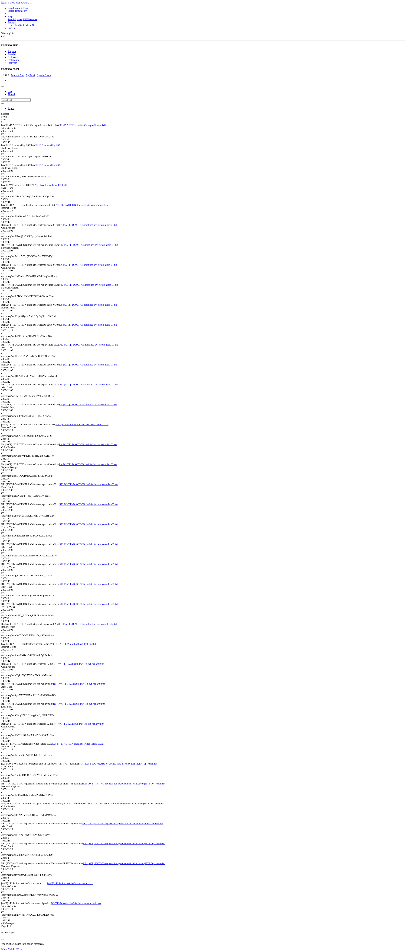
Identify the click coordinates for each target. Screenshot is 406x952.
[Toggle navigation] (31, 3)
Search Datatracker (17, 11)
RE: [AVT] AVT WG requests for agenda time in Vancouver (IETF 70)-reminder (122, 823)
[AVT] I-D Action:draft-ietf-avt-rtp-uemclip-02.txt (76, 903)
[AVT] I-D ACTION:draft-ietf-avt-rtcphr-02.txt (72, 644)
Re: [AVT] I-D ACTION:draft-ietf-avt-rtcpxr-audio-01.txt (88, 225)
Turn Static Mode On (24, 25)
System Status (44, 75)
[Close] (2, 939)
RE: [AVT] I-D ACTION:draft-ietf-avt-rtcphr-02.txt (79, 683)
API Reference (30, 19)
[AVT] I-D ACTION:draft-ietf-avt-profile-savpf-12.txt (82, 125)
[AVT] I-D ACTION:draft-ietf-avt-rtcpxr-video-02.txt (81, 424)
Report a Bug (17, 75)
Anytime (12, 51)
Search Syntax (15, 19)
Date (10, 91)
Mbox (4, 949)
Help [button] (10, 16)
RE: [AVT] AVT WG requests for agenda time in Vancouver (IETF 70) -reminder (124, 783)
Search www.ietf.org (18, 8)
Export (11, 108)
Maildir (11, 949)
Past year (12, 62)
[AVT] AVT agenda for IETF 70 (50, 185)
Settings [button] (12, 22)
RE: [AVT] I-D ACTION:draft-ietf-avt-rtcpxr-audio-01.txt (88, 245)
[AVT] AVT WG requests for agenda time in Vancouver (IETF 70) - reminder (118, 763)
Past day (12, 54)
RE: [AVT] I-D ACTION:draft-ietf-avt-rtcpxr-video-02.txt (88, 484)
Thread (11, 94)
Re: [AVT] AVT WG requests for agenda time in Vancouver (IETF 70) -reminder (123, 803)
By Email (30, 75)
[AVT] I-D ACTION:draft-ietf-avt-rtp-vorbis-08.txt (77, 743)
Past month (13, 60)
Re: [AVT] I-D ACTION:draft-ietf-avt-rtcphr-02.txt (78, 664)
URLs (19, 949)
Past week (13, 57)
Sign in (11, 28)
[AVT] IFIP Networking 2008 (46, 145)
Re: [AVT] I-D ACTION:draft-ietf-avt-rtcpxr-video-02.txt (88, 444)
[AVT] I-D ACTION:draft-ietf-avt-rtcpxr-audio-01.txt (81, 205)
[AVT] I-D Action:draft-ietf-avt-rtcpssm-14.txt (70, 883)
